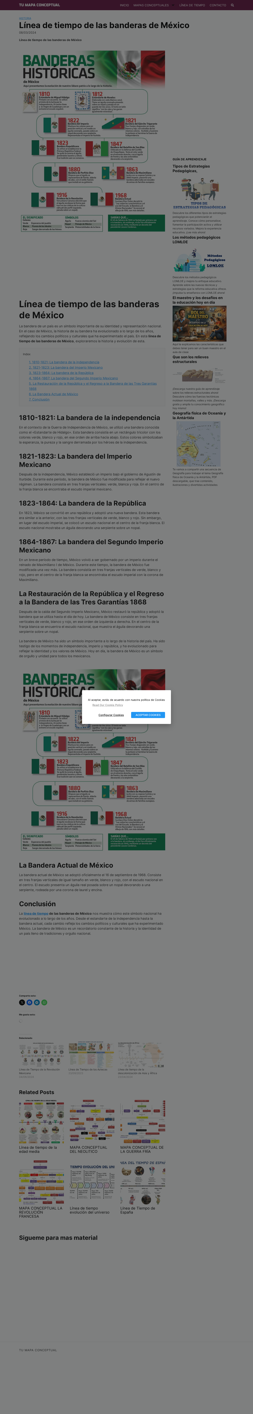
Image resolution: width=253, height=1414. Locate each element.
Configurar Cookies (111, 715)
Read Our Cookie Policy (107, 705)
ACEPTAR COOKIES (148, 715)
